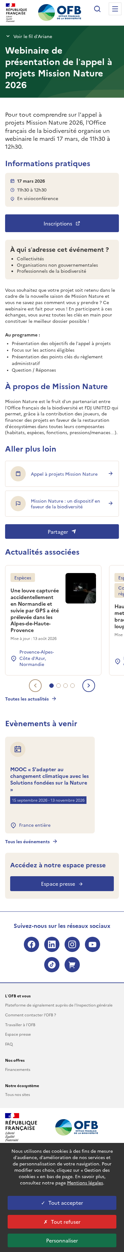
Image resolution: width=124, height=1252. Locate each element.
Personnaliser (62, 1240)
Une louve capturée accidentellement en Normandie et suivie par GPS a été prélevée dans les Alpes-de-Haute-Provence (34, 610)
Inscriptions (58, 223)
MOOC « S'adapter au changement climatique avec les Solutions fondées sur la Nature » (49, 779)
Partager (58, 531)
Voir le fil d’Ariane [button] (32, 36)
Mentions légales (85, 1182)
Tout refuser (65, 1221)
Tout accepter (65, 1202)
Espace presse (58, 883)
